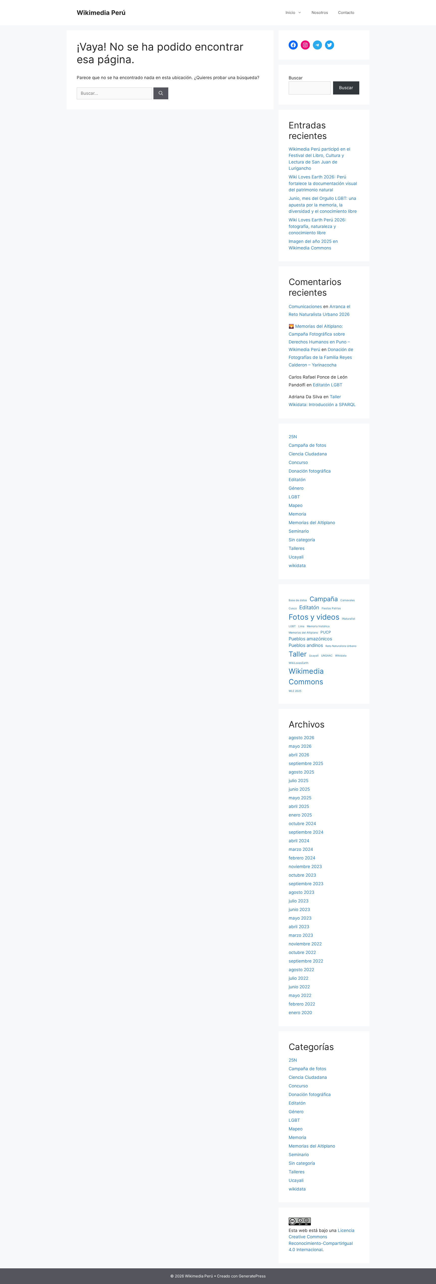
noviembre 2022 (305, 943)
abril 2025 (299, 806)
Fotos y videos (314, 617)
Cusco (293, 608)
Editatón (297, 479)
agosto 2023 (301, 892)
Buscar (296, 77)
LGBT (294, 496)
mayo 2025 (300, 797)
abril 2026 (299, 754)
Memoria (297, 514)
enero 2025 (300, 815)
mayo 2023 (300, 918)
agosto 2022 (301, 969)
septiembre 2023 (306, 883)
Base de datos (298, 600)
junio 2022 (299, 986)
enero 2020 (300, 1012)
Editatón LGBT (327, 384)
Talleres (297, 548)
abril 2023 (299, 926)
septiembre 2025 (306, 763)
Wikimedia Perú (101, 12)
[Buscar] (160, 93)
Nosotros (320, 12)
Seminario (299, 531)
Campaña (324, 599)
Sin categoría (302, 539)
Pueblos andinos (306, 645)
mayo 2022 (300, 995)
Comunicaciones (305, 306)
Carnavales (347, 600)
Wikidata (340, 655)
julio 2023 (299, 900)
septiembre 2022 (306, 961)
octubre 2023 (302, 875)
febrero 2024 (302, 857)
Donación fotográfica (310, 471)
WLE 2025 (295, 691)
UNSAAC (327, 655)
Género (296, 488)
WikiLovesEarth (298, 663)
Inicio (290, 12)
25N (293, 436)
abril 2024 (299, 840)
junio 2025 (299, 789)
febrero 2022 (302, 1004)
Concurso (298, 462)
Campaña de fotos (307, 445)
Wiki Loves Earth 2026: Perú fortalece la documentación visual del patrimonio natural (323, 183)
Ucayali (296, 556)
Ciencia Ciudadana (308, 453)
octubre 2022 (302, 952)
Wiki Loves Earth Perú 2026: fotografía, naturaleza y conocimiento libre (317, 226)
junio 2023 (299, 909)
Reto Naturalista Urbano (340, 646)
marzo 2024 (301, 849)
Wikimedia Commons (306, 676)
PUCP (325, 632)
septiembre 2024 (306, 832)
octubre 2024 (302, 823)
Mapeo (296, 505)
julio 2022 (298, 978)
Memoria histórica (318, 626)
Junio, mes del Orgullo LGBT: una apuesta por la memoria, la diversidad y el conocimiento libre (323, 205)
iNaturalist (348, 618)
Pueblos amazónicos (310, 638)
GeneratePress (252, 1276)
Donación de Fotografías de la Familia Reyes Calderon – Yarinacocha (321, 357)
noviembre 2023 (305, 866)
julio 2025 (298, 780)
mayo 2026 (300, 746)
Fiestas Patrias (331, 608)
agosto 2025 (301, 772)
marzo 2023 (301, 935)
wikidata (297, 565)
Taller (298, 654)
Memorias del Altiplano (312, 522)
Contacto (346, 12)
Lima (301, 626)
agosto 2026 (301, 737)
